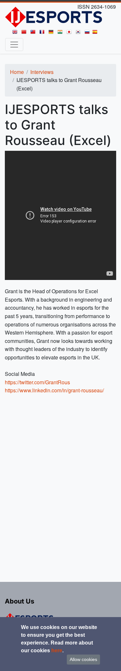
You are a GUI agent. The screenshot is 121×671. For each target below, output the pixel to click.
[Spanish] (96, 33)
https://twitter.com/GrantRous (37, 382)
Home (17, 72)
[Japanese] (70, 33)
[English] (16, 33)
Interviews (42, 72)
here (56, 650)
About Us (19, 601)
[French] (43, 33)
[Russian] (88, 33)
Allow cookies (83, 659)
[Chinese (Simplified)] (25, 33)
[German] (52, 33)
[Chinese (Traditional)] (34, 33)
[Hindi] (61, 33)
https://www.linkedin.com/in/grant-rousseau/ (54, 390)
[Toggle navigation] (14, 44)
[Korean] (79, 33)
